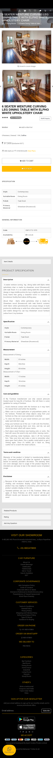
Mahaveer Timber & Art (31, 749)
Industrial (26, 670)
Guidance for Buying (26, 619)
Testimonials (26, 569)
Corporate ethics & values (26, 590)
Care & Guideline (26, 573)
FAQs (26, 693)
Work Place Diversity (26, 596)
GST (26, 575)
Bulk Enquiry (45, 118)
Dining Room (11, 23)
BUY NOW (28, 169)
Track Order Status (26, 691)
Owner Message (26, 564)
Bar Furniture (26, 661)
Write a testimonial (26, 686)
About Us (26, 562)
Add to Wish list (26, 127)
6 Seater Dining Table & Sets (29, 23)
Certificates (26, 567)
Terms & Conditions (26, 606)
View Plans (32, 151)
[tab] (26, 261)
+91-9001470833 (27, 629)
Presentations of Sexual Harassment (26, 594)
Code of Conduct (26, 587)
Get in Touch (26, 571)
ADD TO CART (28, 161)
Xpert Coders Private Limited (36, 743)
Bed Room (26, 663)
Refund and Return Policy (26, 615)
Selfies (23, 135)
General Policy (26, 608)
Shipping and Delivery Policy (26, 613)
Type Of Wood (26, 617)
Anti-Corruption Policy (26, 585)
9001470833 (27, 638)
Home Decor (26, 668)
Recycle (26, 674)
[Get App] (26, 727)
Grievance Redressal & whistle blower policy (26, 592)
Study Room (26, 676)
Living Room (26, 672)
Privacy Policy (27, 611)
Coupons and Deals (26, 689)
